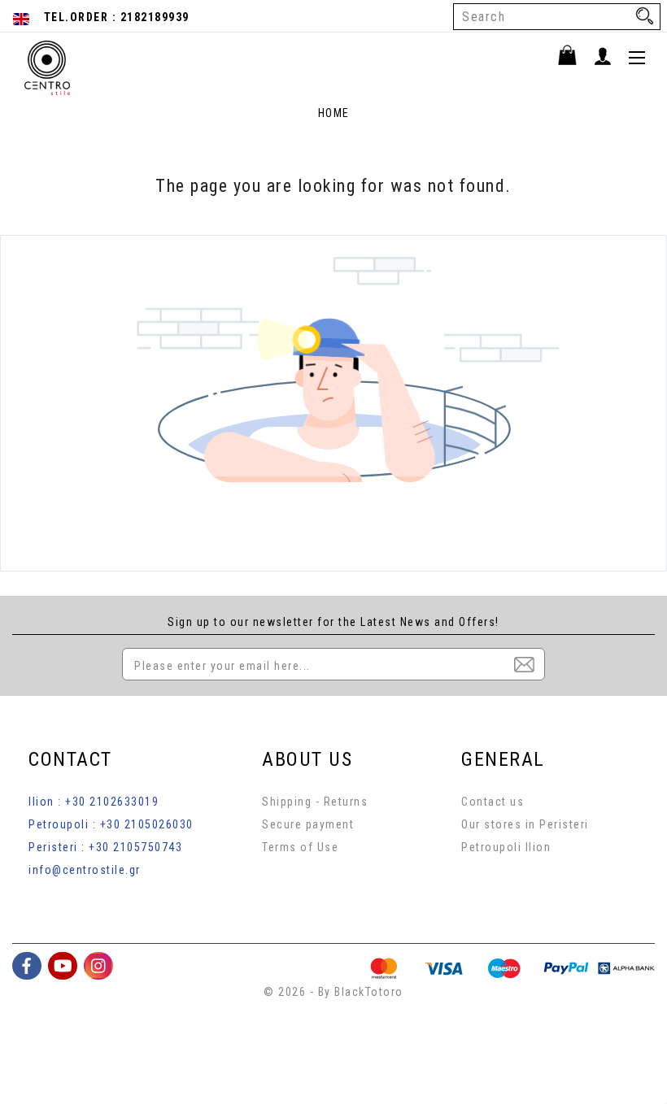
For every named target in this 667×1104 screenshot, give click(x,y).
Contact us (492, 801)
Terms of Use (300, 847)
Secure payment (308, 824)
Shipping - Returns (315, 801)
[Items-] (574, 58)
